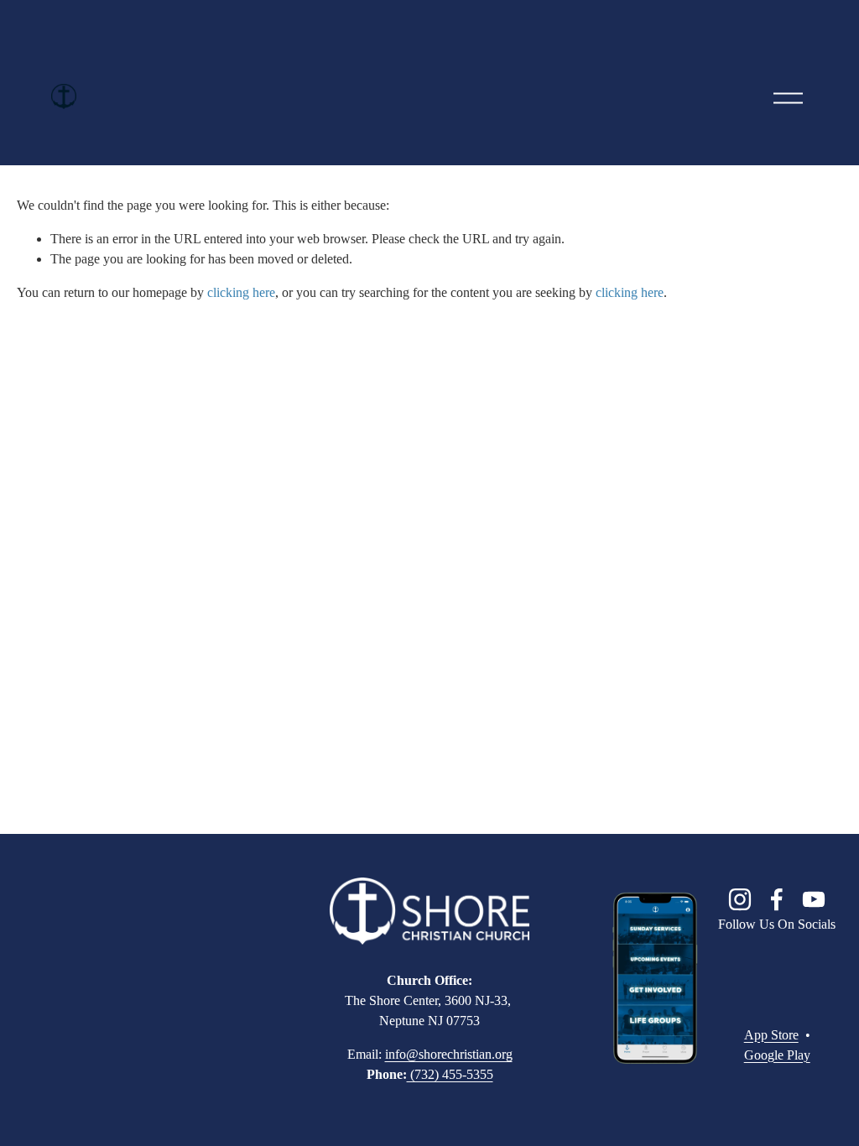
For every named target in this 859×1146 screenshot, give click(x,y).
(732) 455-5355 (450, 1074)
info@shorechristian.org (449, 1054)
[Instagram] (740, 899)
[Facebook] (777, 899)
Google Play (777, 1055)
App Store (771, 1035)
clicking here (241, 292)
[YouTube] (813, 899)
